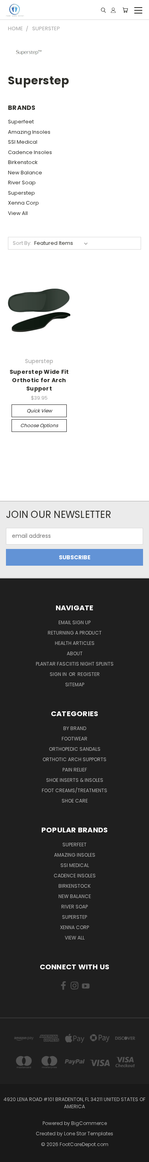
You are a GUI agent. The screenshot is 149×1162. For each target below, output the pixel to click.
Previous (12, 1154)
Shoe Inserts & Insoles (74, 780)
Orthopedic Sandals (75, 749)
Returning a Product (75, 632)
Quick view (39, 410)
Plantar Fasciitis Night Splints (75, 663)
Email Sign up (74, 622)
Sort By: (22, 243)
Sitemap (74, 684)
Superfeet (21, 121)
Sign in (59, 674)
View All (18, 213)
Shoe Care (75, 800)
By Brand (74, 728)
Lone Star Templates (88, 1133)
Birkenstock (23, 162)
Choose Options (39, 425)
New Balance (25, 172)
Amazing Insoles (29, 132)
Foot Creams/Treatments (74, 790)
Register (88, 674)
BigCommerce (89, 1123)
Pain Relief (74, 769)
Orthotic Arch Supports (74, 759)
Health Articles (75, 643)
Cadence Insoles (30, 152)
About (75, 653)
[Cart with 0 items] (125, 10)
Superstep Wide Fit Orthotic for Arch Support (39, 380)
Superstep (21, 193)
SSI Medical (22, 142)
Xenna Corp (23, 203)
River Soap (22, 182)
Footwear (74, 738)
